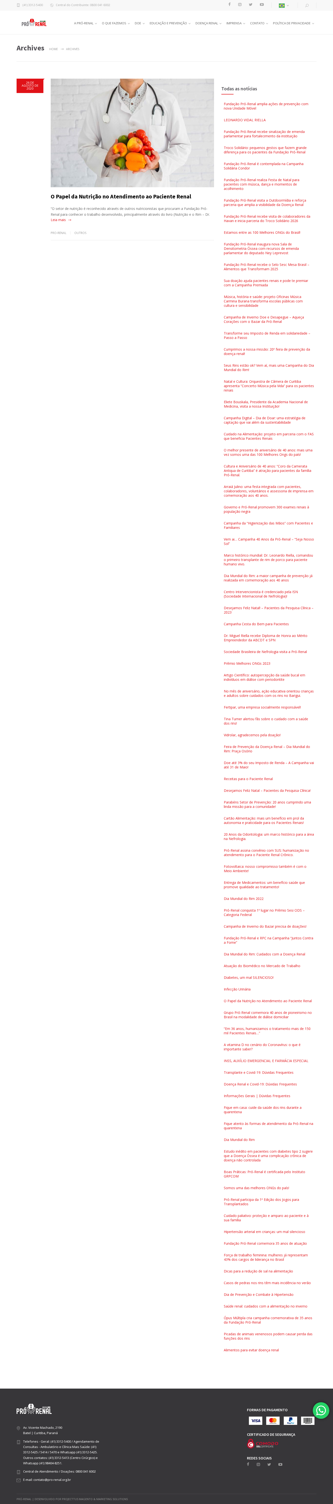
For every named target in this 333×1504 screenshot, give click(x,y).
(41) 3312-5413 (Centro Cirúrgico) (72, 1458)
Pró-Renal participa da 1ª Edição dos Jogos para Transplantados (261, 1201)
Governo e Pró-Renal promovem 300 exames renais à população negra (266, 509)
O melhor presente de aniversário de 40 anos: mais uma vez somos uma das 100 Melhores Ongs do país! (268, 452)
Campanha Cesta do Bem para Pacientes (256, 624)
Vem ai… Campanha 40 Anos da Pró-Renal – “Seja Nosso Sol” (269, 541)
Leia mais (58, 219)
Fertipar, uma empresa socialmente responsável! (262, 707)
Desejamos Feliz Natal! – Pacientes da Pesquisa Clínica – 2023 (268, 610)
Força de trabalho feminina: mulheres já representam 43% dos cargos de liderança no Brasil (266, 1257)
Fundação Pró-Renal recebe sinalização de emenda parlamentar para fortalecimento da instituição (264, 133)
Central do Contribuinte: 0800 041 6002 (83, 5)
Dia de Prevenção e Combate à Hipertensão (259, 1294)
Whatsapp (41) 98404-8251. (42, 1463)
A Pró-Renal (83, 23)
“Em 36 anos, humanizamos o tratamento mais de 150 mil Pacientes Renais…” (267, 1030)
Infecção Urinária (237, 989)
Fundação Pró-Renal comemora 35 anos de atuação (265, 1243)
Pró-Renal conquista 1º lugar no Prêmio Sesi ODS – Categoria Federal (264, 912)
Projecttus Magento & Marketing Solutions (95, 1499)
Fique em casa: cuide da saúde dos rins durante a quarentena (263, 1109)
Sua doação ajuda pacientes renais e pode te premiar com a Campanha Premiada (266, 282)
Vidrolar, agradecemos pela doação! (252, 735)
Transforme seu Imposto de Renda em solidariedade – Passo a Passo (267, 335)
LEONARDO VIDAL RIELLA (245, 120)
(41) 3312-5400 (32, 5)
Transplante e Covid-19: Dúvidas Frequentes (259, 1072)
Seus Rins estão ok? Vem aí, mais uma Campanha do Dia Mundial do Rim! (269, 367)
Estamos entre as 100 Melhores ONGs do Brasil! (262, 232)
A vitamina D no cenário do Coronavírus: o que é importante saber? (262, 1046)
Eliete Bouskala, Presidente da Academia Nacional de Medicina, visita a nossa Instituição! (266, 404)
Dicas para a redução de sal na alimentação (258, 1271)
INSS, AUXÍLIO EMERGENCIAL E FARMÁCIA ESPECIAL (266, 1060)
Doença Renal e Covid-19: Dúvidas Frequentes (260, 1084)
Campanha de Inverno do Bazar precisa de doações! (265, 926)
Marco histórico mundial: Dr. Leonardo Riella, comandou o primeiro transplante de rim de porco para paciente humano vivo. (268, 559)
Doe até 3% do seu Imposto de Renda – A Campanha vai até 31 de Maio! (269, 764)
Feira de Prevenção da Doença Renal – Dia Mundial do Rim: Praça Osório (267, 748)
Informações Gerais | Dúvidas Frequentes (257, 1095)
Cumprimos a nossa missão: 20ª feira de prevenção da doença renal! (267, 351)
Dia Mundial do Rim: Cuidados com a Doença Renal (264, 954)
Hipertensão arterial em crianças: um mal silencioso (264, 1231)
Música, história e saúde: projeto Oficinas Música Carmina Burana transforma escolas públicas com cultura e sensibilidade (263, 301)
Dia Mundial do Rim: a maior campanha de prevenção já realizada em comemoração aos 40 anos (268, 577)
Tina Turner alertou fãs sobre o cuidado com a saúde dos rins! (266, 721)
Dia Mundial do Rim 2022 (244, 898)
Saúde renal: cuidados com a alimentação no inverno (265, 1306)
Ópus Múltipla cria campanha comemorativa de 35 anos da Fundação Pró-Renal (268, 1320)
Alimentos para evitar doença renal (251, 1350)
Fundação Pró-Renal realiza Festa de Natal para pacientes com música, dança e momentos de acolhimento (261, 184)
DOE (138, 23)
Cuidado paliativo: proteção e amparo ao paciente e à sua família (266, 1217)
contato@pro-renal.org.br (52, 1479)
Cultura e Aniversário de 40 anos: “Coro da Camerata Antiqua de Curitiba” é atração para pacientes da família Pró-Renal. (267, 470)
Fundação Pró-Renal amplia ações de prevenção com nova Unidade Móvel (266, 106)
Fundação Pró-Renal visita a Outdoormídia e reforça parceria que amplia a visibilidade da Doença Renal (265, 202)
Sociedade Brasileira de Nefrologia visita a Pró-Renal (265, 651)
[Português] (284, 5)
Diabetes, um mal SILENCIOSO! (249, 977)
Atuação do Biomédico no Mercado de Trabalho (262, 965)
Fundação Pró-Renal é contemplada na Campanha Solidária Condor (264, 165)
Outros (80, 233)
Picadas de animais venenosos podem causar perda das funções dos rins (268, 1336)
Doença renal (207, 23)
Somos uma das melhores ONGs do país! (256, 1188)
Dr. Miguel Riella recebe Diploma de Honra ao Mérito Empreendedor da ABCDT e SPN (265, 637)
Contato (257, 23)
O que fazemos (114, 23)
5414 (43, 1452)
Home (53, 49)
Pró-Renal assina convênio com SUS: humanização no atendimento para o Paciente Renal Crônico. (266, 852)
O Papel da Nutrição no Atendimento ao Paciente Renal (121, 196)
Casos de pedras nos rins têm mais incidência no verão (267, 1282)
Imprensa (234, 23)
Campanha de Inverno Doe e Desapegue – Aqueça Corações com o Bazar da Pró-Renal (264, 319)
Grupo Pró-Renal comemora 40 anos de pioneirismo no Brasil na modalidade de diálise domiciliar (268, 1014)
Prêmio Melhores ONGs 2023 (247, 663)
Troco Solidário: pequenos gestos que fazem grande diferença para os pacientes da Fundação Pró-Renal (265, 149)
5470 (53, 1452)
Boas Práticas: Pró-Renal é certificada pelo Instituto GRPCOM (264, 1173)
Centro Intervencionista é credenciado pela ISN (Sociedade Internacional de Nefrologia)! (261, 593)
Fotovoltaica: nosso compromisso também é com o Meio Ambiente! (265, 868)
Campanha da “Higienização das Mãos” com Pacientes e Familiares (268, 525)
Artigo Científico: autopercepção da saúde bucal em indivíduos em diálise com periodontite (264, 677)
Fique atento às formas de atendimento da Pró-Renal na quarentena (268, 1125)
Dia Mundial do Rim (239, 1139)
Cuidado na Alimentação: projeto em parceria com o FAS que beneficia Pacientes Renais (269, 436)
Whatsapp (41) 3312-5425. (79, 1452)
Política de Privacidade (292, 23)
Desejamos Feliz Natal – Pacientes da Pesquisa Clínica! (267, 790)
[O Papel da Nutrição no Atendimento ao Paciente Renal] (132, 133)
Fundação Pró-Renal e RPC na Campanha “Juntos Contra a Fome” (268, 940)
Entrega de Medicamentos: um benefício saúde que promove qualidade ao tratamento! (264, 884)
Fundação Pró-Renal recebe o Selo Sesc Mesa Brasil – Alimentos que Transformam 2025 (266, 266)
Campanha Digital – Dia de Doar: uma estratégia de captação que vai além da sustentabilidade (264, 420)
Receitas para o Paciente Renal (248, 778)
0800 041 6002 (86, 1471)
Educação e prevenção (168, 23)
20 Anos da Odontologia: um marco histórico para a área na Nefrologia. (269, 836)
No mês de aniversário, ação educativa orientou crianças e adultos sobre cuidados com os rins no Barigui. (269, 693)
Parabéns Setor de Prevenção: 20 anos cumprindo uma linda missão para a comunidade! (267, 804)
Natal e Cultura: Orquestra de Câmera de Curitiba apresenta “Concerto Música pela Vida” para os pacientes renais (269, 385)
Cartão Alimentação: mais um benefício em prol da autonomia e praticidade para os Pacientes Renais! (264, 820)
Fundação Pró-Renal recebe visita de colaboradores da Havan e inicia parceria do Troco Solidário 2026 (267, 218)
